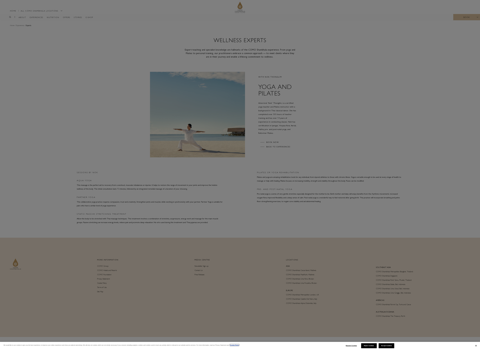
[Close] (476, 345)
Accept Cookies (386, 345)
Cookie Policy (234, 345)
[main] (240, 346)
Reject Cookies (369, 345)
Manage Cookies (351, 345)
